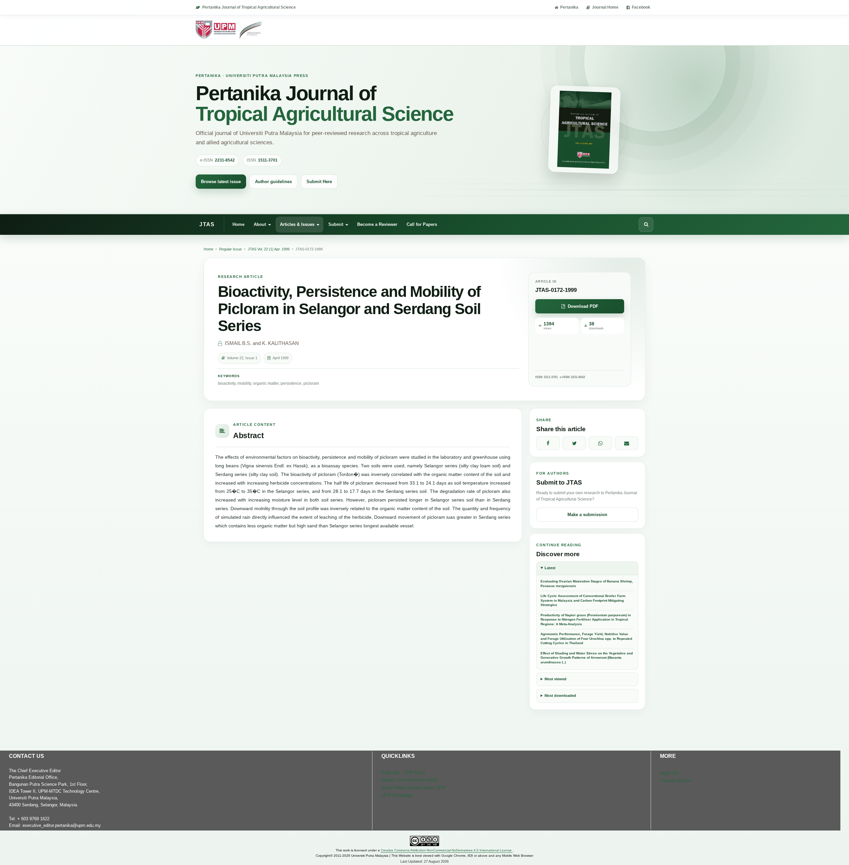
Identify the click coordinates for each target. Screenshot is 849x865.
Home (238, 224)
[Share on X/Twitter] (574, 443)
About (260, 224)
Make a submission (587, 514)
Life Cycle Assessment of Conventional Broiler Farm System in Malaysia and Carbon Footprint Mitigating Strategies (583, 600)
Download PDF (583, 306)
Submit (335, 224)
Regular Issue (230, 249)
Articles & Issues (297, 224)
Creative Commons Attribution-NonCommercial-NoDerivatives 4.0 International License (447, 850)
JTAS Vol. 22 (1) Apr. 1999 (269, 249)
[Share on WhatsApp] (600, 443)
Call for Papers (422, 224)
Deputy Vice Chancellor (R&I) (409, 779)
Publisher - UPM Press (403, 772)
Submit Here (319, 181)
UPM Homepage (397, 795)
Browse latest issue (221, 181)
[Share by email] (626, 443)
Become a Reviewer (377, 224)
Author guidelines (273, 181)
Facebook (641, 7)
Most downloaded (560, 696)
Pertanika (569, 7)
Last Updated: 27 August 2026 (424, 861)
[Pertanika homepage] (229, 30)
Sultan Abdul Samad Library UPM (413, 787)
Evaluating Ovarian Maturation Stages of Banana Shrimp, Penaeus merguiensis (587, 583)
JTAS (207, 224)
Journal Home (605, 7)
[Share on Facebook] (548, 443)
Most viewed (555, 679)
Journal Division (676, 780)
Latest (550, 568)
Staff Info (670, 773)
